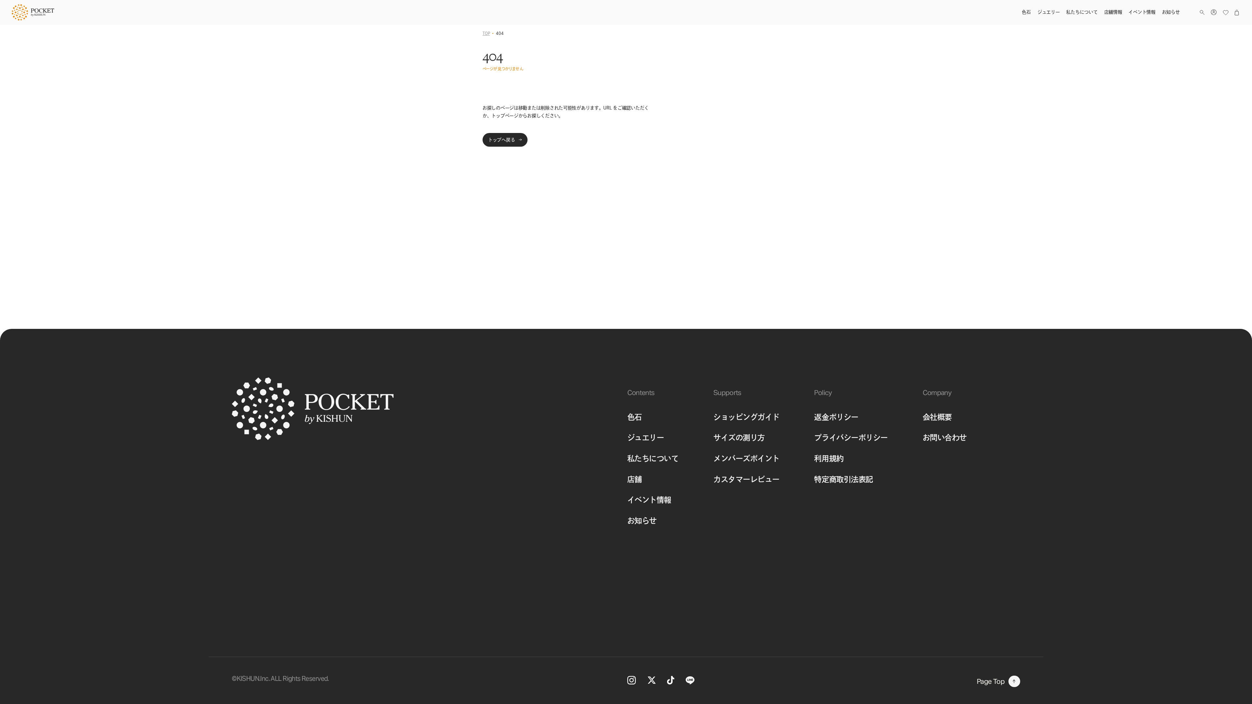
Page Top (991, 681)
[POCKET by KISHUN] (33, 12)
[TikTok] (670, 680)
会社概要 (937, 417)
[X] (652, 680)
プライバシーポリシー (850, 437)
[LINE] (690, 680)
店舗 (634, 479)
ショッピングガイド (746, 417)
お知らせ (642, 520)
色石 (634, 417)
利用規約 (828, 458)
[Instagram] (631, 680)
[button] (1202, 12)
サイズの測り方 (739, 437)
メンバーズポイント (746, 458)
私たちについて (653, 458)
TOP (486, 33)
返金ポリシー (836, 417)
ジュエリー (645, 437)
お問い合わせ (945, 437)
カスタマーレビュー (746, 479)
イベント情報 (649, 500)
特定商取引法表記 (843, 479)
